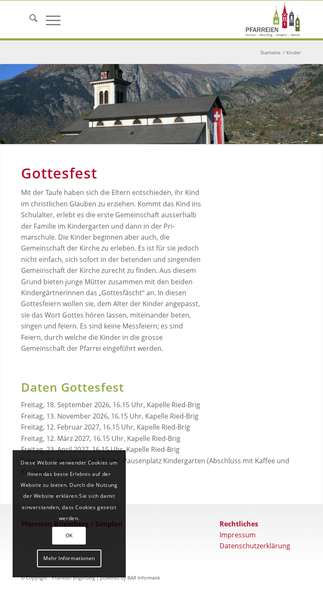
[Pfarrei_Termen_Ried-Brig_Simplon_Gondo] (273, 19)
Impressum (238, 534)
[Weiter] (304, 104)
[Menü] (49, 19)
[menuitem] (29, 19)
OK (69, 535)
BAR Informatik (143, 577)
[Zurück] (19, 104)
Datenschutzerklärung (255, 545)
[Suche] (29, 19)
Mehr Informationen (69, 558)
